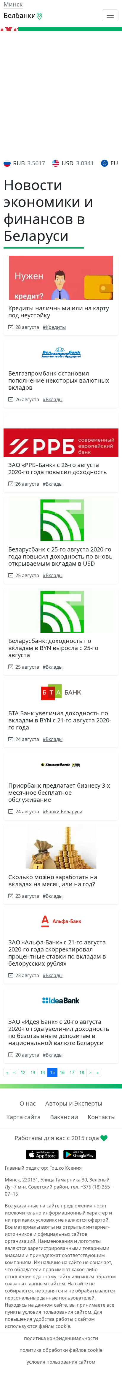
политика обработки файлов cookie (61, 1350)
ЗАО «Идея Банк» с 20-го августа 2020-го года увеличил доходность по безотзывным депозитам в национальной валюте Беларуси (58, 1032)
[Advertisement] (61, 95)
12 (23, 1072)
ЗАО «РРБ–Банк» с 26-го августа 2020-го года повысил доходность (57, 468)
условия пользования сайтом (61, 1362)
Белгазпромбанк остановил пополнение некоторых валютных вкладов (58, 380)
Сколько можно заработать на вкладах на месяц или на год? (52, 880)
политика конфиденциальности (61, 1338)
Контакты (102, 1117)
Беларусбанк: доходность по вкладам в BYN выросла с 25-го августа (53, 648)
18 (81, 1072)
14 (42, 1072)
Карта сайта (23, 1117)
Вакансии (64, 1117)
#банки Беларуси (62, 811)
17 (72, 1072)
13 (32, 1072)
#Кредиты (54, 327)
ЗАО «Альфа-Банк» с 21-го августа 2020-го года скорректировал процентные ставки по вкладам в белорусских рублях (57, 952)
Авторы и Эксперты (73, 1103)
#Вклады (52, 399)
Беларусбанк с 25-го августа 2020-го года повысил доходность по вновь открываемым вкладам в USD (60, 556)
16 (62, 1072)
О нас (28, 1103)
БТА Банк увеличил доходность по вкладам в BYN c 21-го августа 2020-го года (59, 720)
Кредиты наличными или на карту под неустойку (58, 311)
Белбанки (20, 15)
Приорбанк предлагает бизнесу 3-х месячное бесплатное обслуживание (59, 792)
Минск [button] (13, 4)
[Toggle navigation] (110, 15)
